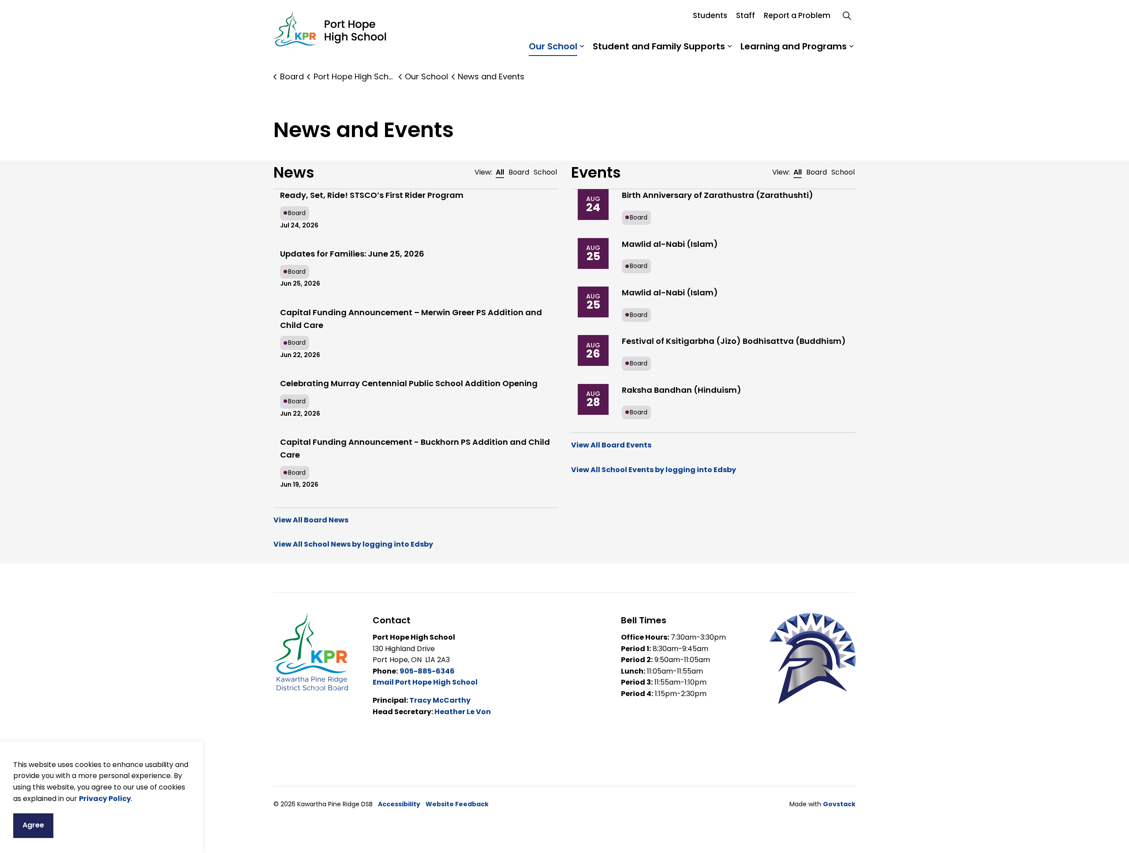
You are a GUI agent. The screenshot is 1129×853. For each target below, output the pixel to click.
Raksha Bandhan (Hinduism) (681, 389)
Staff (745, 15)
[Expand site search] (847, 15)
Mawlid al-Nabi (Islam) (670, 244)
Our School (553, 46)
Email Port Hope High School (425, 682)
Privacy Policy (105, 798)
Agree (33, 825)
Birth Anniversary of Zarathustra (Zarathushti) (717, 195)
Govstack (839, 804)
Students (710, 15)
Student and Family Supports (659, 46)
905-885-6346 (427, 671)
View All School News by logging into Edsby (353, 544)
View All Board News (310, 520)
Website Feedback (457, 804)
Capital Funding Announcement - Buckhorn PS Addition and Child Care (415, 448)
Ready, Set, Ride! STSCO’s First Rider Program (372, 195)
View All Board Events (611, 445)
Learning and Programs (793, 46)
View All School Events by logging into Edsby (653, 470)
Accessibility (399, 804)
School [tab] (545, 172)
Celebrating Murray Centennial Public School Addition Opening (409, 383)
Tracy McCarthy (440, 700)
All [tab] (500, 172)
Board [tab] (518, 172)
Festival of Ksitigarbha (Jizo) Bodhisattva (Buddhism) (734, 340)
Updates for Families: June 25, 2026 (352, 253)
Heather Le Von (462, 712)
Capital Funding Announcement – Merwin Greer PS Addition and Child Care (411, 319)
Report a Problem (797, 15)
